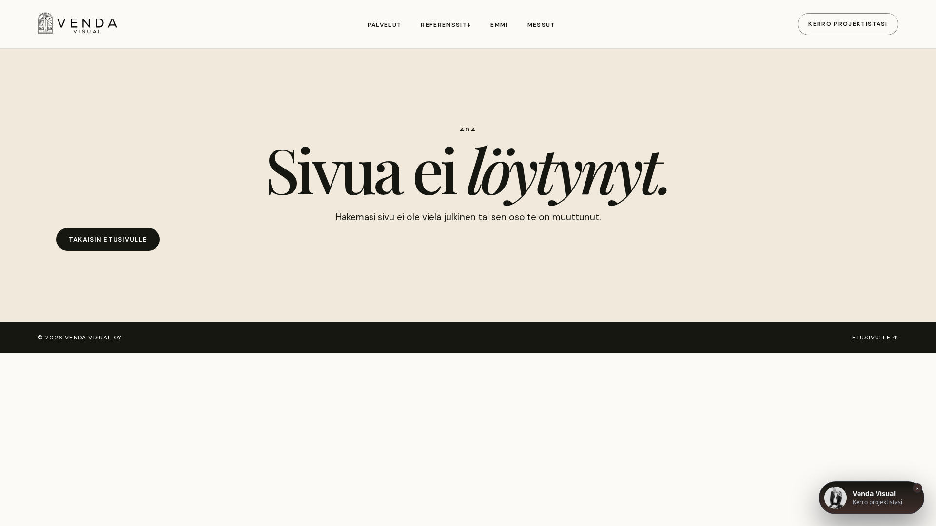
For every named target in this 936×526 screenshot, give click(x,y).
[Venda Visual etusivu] (81, 24)
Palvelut (385, 25)
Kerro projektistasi (847, 24)
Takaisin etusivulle (108, 239)
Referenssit (444, 25)
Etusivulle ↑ (875, 337)
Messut (541, 25)
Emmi (498, 25)
